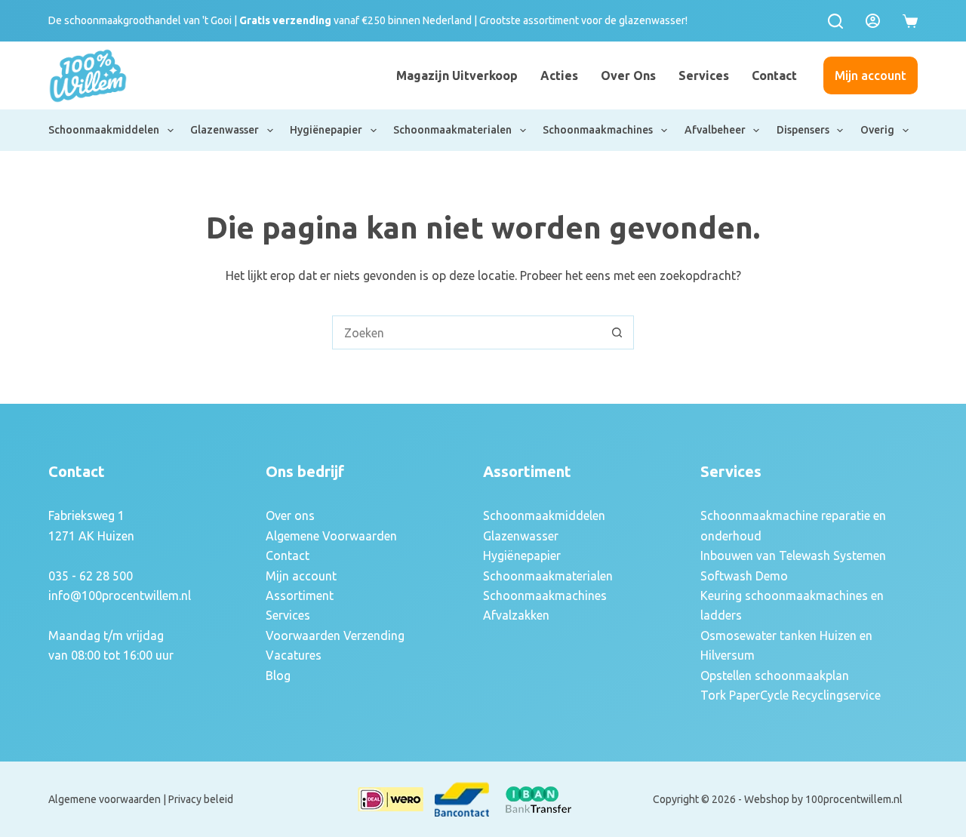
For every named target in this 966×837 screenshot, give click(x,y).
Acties (559, 75)
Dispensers (803, 130)
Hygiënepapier (326, 130)
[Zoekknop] (617, 332)
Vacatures (293, 655)
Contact (774, 75)
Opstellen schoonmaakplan (774, 675)
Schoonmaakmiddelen (103, 130)
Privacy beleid (200, 799)
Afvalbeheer (715, 130)
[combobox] (467, 332)
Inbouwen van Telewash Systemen (793, 555)
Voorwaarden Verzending (335, 635)
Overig (877, 130)
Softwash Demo (744, 576)
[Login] (873, 21)
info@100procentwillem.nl (119, 595)
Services (703, 75)
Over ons (628, 75)
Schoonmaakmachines (598, 130)
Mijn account (870, 75)
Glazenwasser (224, 130)
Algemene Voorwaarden (331, 536)
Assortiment (300, 595)
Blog (278, 675)
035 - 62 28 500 (90, 576)
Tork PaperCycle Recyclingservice (790, 695)
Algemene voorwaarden (104, 799)
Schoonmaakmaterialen (452, 130)
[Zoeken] (835, 21)
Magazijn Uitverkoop (457, 75)
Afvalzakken (516, 615)
